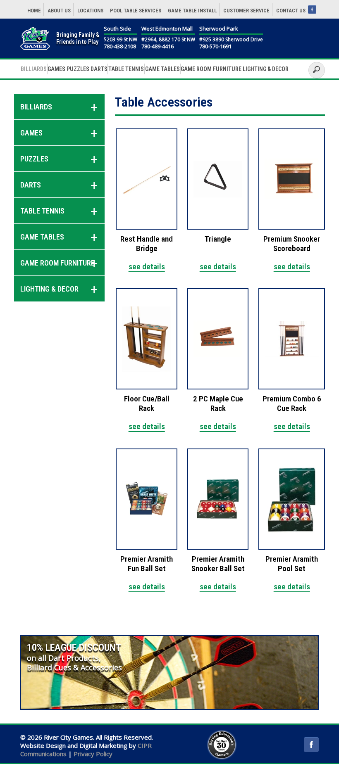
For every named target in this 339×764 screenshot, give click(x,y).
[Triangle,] (218, 179)
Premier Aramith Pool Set (291, 564)
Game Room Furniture (211, 69)
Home (34, 10)
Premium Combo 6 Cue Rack (292, 403)
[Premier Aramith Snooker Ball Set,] (218, 499)
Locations (90, 10)
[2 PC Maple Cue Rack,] (218, 338)
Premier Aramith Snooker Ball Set (218, 564)
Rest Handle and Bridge (146, 244)
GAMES (56, 69)
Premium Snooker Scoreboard (291, 244)
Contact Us (291, 10)
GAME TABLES (162, 69)
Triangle (218, 239)
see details (147, 266)
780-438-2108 (120, 46)
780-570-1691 (215, 46)
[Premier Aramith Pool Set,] (291, 499)
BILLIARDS (34, 69)
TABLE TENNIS (126, 69)
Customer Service (246, 10)
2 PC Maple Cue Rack (218, 403)
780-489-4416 (157, 46)
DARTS (99, 69)
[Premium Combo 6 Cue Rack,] (291, 338)
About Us (59, 10)
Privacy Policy (93, 754)
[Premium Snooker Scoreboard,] (291, 179)
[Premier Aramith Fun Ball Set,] (146, 499)
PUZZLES (78, 69)
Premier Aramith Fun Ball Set (146, 564)
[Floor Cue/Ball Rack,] (146, 338)
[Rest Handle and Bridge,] (146, 179)
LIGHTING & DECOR (266, 69)
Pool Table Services (135, 10)
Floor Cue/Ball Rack (147, 403)
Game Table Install (192, 10)
